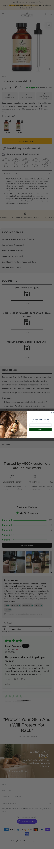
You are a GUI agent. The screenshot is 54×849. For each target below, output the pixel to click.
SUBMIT (40, 429)
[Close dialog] (52, 413)
